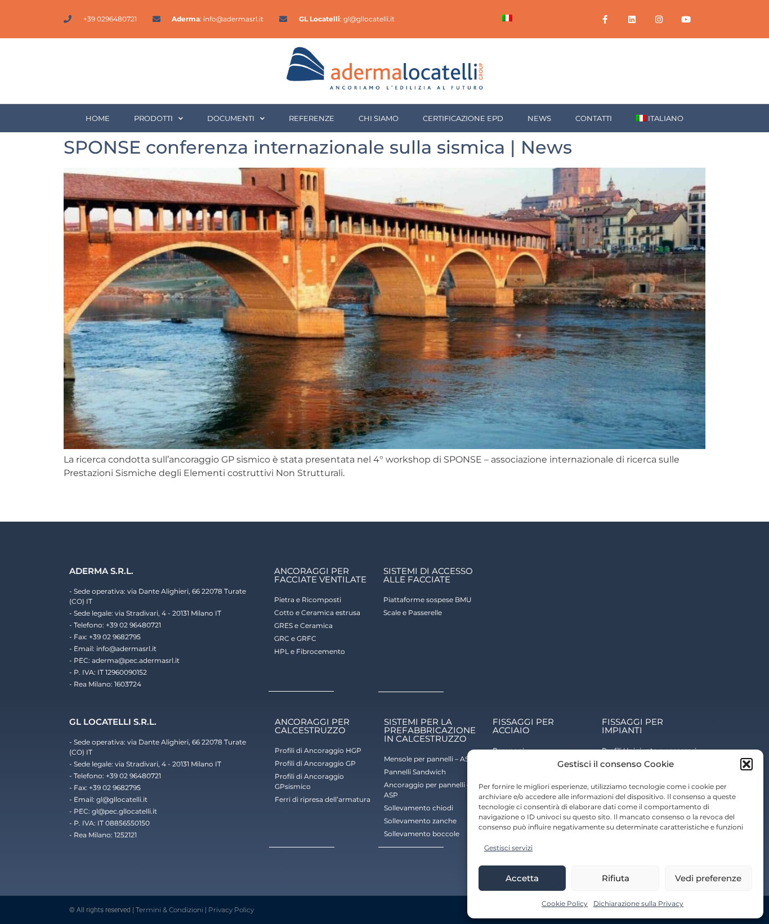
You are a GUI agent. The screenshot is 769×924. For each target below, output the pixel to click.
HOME (98, 118)
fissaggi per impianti (632, 725)
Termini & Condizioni (169, 909)
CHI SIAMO (379, 118)
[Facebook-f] (604, 19)
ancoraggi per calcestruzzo (312, 725)
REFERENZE (311, 118)
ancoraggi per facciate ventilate (320, 575)
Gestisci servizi (508, 848)
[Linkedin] (631, 19)
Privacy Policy (231, 909)
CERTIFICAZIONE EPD (463, 118)
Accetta (522, 878)
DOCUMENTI (230, 118)
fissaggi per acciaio (523, 725)
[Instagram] (658, 19)
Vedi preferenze (708, 878)
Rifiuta (615, 878)
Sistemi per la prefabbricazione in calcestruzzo (430, 730)
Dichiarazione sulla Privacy (638, 903)
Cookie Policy (565, 903)
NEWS (539, 118)
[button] (746, 764)
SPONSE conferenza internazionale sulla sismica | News (318, 147)
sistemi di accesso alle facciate (428, 575)
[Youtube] (685, 19)
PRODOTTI (153, 118)
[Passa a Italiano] (507, 17)
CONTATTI (593, 118)
